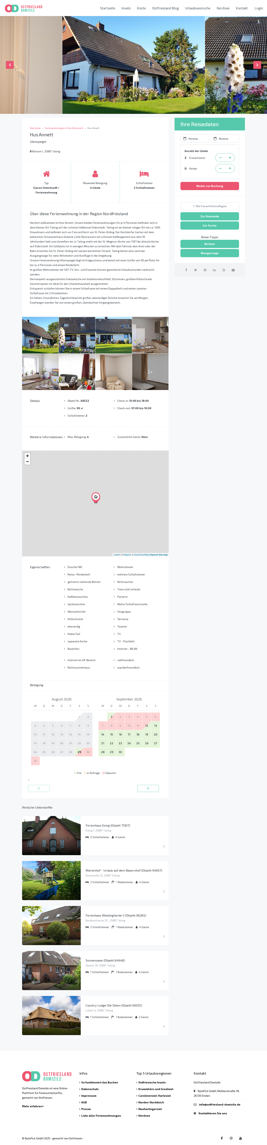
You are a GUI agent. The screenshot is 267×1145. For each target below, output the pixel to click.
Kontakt (242, 8)
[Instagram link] (231, 1138)
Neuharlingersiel (150, 1109)
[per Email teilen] (233, 269)
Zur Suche (210, 225)
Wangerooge (210, 253)
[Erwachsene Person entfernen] (220, 157)
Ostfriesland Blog (165, 8)
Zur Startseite (209, 216)
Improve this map (159, 554)
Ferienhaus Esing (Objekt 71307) (108, 825)
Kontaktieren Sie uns (213, 1113)
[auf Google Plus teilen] (223, 269)
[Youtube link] (240, 1138)
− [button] (27, 461)
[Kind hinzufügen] (230, 168)
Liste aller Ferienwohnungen (101, 1115)
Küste (141, 8)
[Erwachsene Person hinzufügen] (230, 157)
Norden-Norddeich (151, 1102)
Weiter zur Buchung (209, 186)
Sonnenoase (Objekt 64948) (105, 960)
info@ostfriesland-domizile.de (219, 1104)
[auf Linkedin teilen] (214, 269)
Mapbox (127, 554)
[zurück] (38, 788)
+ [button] (27, 455)
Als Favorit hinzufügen (211, 206)
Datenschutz (90, 1089)
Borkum (209, 243)
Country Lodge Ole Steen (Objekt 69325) (114, 1005)
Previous (10, 65)
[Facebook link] (221, 1138)
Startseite (107, 8)
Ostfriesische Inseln (152, 1082)
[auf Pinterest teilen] (205, 269)
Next (257, 65)
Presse (86, 1109)
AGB (84, 1102)
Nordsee (223, 8)
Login (259, 8)
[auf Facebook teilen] (186, 269)
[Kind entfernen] (220, 168)
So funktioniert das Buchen (99, 1082)
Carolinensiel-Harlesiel (154, 1095)
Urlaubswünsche (197, 8)
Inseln (126, 8)
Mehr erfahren (32, 1106)
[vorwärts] (148, 788)
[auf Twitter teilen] (195, 269)
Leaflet (116, 554)
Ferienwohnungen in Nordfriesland (64, 128)
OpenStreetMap (141, 554)
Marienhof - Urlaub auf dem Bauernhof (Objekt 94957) (124, 870)
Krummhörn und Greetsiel (155, 1089)
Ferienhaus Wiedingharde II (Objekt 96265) (116, 915)
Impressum (88, 1095)
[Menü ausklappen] (164, 846)
